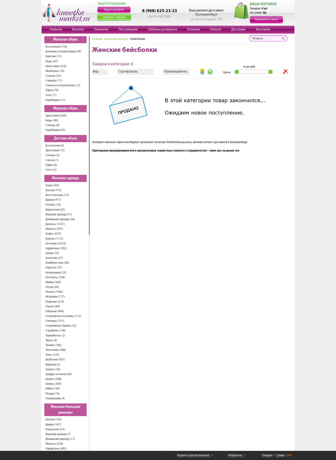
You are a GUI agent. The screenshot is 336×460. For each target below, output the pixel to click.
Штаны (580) (53, 383)
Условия (193, 29)
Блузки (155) (53, 190)
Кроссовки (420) (56, 115)
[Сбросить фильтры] (286, 72)
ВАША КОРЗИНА (263, 4)
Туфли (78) (52, 90)
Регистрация (116, 3)
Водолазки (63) (55, 209)
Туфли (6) (51, 165)
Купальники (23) (55, 272)
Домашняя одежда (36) (60, 219)
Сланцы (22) (53, 75)
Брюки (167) (53, 424)
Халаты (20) (52, 369)
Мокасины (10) (54, 71)
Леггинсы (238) (55, 277)
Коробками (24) (55, 130)
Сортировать (128, 71)
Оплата (215, 29)
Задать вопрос (114, 9)
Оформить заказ (266, 19)
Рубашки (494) (54, 311)
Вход (102, 3)
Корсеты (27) (53, 267)
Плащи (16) (52, 393)
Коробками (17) (55, 100)
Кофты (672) (53, 233)
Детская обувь (65, 138)
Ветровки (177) (55, 296)
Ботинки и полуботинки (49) (63, 51)
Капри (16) (52, 253)
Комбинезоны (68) (57, 262)
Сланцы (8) (52, 125)
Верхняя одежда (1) (58, 434)
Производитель (175, 71)
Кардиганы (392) (56, 248)
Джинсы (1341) (55, 224)
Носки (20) (52, 287)
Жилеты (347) (54, 228)
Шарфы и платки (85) (58, 374)
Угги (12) (51, 169)
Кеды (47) (51, 61)
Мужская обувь (65, 108)
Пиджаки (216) (54, 301)
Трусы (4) (51, 340)
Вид (95, 71)
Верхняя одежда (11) (58, 214)
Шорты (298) (53, 379)
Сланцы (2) (52, 155)
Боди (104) (52, 185)
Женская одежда (65, 178)
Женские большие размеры (65, 409)
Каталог (78, 29)
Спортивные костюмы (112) (63, 316)
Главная (56, 29)
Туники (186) (53, 345)
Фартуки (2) (52, 364)
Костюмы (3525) (55, 243)
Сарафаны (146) (55, 330)
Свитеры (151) (54, 320)
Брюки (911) (53, 199)
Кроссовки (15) (55, 150)
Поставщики (128, 29)
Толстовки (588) (55, 350)
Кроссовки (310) (56, 66)
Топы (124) (52, 354)
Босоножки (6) (54, 145)
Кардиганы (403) (56, 448)
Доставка (238, 29)
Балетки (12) (53, 56)
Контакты (263, 29)
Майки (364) (53, 282)
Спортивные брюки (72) (60, 325)
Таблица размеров (162, 29)
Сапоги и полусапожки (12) (62, 85)
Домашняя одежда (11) (60, 439)
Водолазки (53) (55, 429)
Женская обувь (65, 39)
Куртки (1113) (54, 238)
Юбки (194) (52, 388)
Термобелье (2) (55, 335)
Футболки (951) (55, 359)
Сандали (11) (53, 80)
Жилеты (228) (54, 443)
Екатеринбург (206, 14)
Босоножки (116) (56, 46)
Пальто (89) (52, 306)
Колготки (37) (54, 258)
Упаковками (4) (55, 398)
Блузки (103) (53, 419)
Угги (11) (51, 95)
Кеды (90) (51, 120)
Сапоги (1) (52, 160)
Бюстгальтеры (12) (57, 195)
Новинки (101, 29)
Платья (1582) (54, 291)
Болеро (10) (53, 204)
